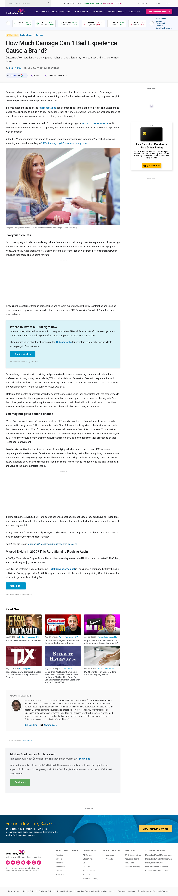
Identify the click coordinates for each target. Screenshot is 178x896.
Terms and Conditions (127, 891)
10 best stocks (64, 342)
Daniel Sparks (25, 668)
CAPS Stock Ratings (133, 855)
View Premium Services (155, 828)
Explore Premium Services (31, 35)
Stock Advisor (88, 859)
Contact (59, 871)
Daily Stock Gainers (160, 24)
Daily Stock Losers (164, 28)
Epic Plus (86, 867)
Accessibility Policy (64, 891)
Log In (157, 3)
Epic (84, 863)
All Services (88, 855)
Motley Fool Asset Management (158, 855)
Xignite (25, 870)
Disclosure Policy (46, 891)
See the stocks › (23, 354)
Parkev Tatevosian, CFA (29, 637)
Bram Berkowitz (65, 668)
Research (59, 863)
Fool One (86, 874)
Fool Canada (108, 859)
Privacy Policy (29, 891)
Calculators (129, 863)
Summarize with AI (56, 75)
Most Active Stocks (161, 20)
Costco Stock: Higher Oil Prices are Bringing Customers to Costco (62, 641)
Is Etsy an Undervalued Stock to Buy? (23, 640)
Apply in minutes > (151, 165)
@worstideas (50, 725)
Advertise (60, 874)
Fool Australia (108, 855)
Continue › (15, 586)
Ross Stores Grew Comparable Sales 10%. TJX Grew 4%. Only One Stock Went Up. (23, 674)
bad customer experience (95, 123)
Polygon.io (35, 870)
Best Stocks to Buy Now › (159, 12)
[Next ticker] (152, 23)
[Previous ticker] (8, 23)
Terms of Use (13, 891)
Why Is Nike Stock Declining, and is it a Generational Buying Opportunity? (101, 641)
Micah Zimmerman (106, 668)
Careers (59, 859)
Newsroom (60, 867)
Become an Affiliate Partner (156, 871)
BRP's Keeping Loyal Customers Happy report (64, 143)
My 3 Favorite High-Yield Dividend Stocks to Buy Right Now (100, 673)
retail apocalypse (47, 107)
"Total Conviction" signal (61, 569)
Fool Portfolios (89, 871)
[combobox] (28, 3)
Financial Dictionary (132, 867)
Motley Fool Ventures (154, 863)
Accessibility (143, 3)
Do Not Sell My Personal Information (155, 891)
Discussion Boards (132, 859)
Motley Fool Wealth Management (158, 859)
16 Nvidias (84, 758)
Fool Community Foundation (156, 867)
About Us (59, 855)
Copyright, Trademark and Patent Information (95, 891)
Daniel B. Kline (15, 68)
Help (168, 3)
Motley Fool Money (90, 878)
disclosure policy (27, 740)
